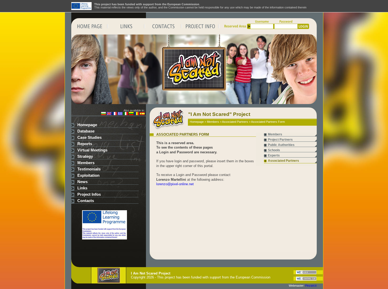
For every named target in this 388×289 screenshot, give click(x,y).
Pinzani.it (310, 285)
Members (85, 163)
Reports (84, 144)
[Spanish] (142, 114)
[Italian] (125, 114)
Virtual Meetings (92, 150)
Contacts (85, 201)
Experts (274, 155)
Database (85, 131)
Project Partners (280, 139)
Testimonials (89, 169)
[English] (109, 114)
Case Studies (89, 137)
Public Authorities (281, 145)
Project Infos (89, 194)
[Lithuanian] (131, 114)
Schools (274, 150)
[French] (114, 114)
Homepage (87, 125)
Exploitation (88, 175)
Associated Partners (235, 121)
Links (82, 188)
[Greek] (120, 114)
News (82, 182)
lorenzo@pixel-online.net (175, 184)
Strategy (85, 156)
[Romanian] (136, 114)
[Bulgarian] (103, 114)
